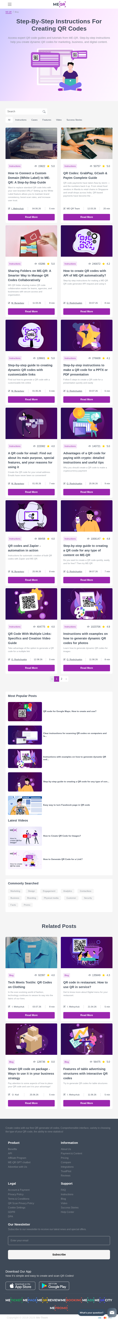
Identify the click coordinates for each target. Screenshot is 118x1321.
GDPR (11, 1212)
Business (14, 898)
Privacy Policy (16, 1194)
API (10, 1153)
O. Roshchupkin (74, 303)
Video (59, 120)
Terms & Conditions (18, 1199)
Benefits (12, 1149)
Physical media (51, 898)
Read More (31, 217)
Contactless (85, 891)
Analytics (67, 891)
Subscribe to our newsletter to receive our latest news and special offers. (47, 1229)
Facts (13, 905)
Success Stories (74, 120)
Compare (66, 1162)
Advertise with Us (17, 1167)
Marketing (15, 891)
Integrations (67, 1167)
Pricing (65, 1158)
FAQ (63, 1190)
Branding (31, 898)
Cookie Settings (16, 1207)
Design (31, 891)
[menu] (10, 4)
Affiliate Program (17, 1158)
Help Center (67, 1212)
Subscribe (59, 1254)
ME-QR (9, 12)
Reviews (65, 1175)
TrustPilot (66, 1171)
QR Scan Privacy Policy (21, 1203)
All (9, 120)
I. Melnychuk (17, 208)
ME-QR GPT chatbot (19, 1162)
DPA (10, 1216)
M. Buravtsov (17, 303)
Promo (27, 905)
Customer (71, 898)
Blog (63, 1199)
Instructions (20, 120)
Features (46, 120)
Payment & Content (71, 1153)
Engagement (49, 891)
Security (88, 898)
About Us (66, 1149)
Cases (34, 120)
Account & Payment (19, 1190)
